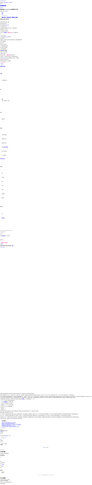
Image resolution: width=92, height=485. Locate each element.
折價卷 (13, 245)
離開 (4, 483)
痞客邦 (6, 435)
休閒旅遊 (3, 464)
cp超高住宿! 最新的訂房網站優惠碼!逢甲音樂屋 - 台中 (8, 423)
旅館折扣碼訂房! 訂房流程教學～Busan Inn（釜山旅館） (9, 422)
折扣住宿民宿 (3, 235)
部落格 (2, 13)
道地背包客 (3, 5)
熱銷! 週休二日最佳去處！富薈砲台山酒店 (10, 17)
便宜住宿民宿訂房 (2, 158)
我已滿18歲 (2, 483)
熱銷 (0, 73)
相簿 (2, 12)
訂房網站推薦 (2, 50)
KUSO (5, 437)
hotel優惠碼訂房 (5, 32)
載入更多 (1, 440)
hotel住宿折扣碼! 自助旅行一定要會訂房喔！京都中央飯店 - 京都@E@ (10, 426)
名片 (2, 14)
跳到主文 (1, 7)
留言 (7, 435)
